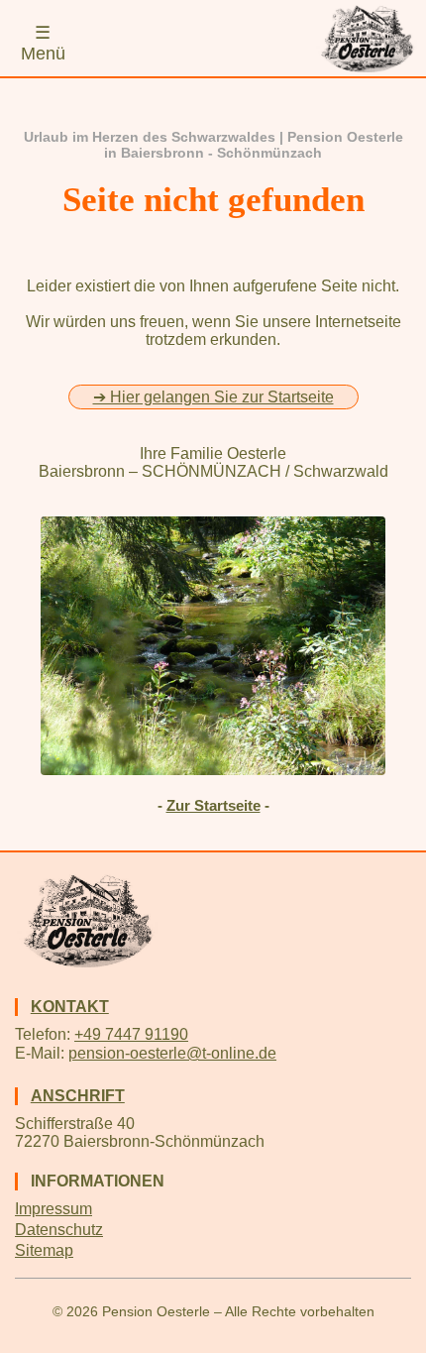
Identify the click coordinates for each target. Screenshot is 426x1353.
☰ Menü (43, 43)
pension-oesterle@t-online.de (172, 1053)
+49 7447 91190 (131, 1034)
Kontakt (70, 1006)
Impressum (53, 1208)
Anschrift (78, 1095)
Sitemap (44, 1250)
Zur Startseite (213, 805)
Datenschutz (59, 1229)
